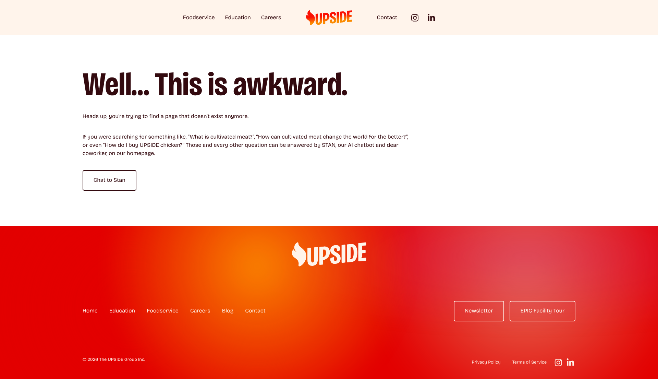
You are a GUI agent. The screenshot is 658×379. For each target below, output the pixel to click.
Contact (387, 17)
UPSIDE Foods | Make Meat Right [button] (329, 17)
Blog (227, 311)
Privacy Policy (486, 362)
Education (238, 17)
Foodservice (199, 17)
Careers (271, 17)
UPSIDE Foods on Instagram (414, 17)
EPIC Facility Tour (543, 311)
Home (90, 311)
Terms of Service (529, 362)
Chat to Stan (109, 180)
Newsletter (479, 311)
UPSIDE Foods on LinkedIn (431, 17)
